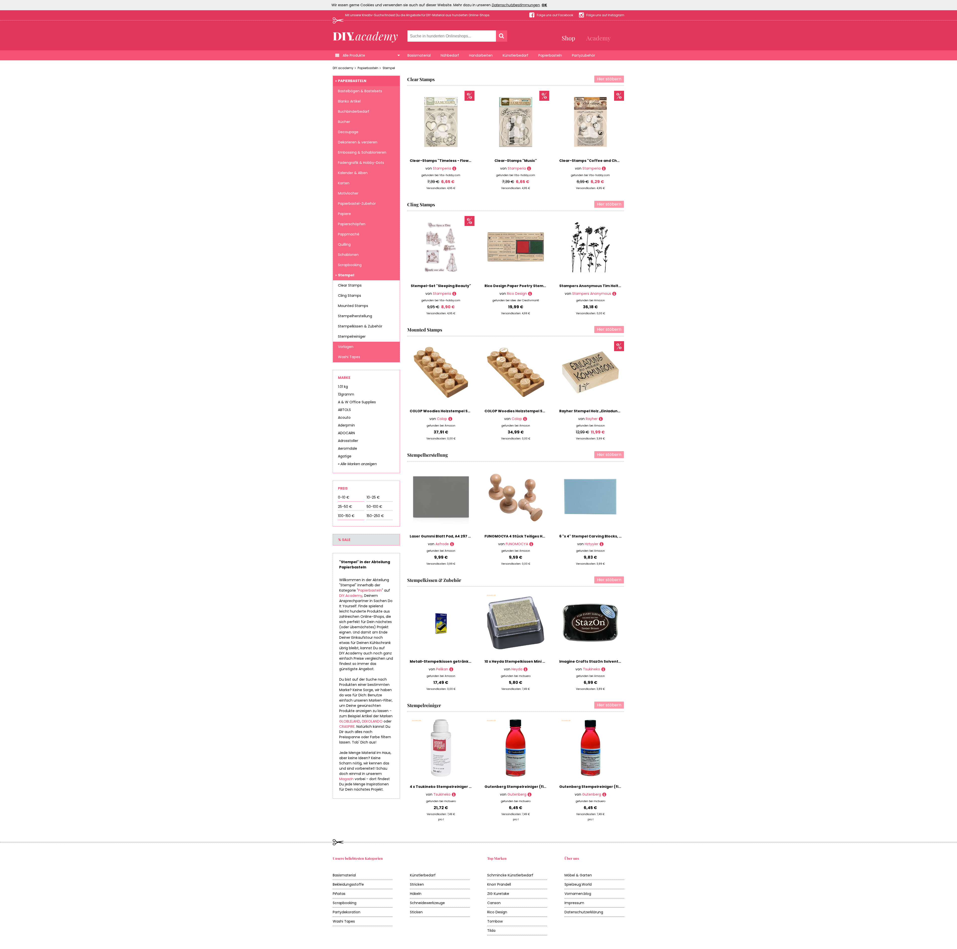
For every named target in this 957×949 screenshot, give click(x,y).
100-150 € (346, 515)
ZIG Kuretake (498, 893)
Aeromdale (347, 448)
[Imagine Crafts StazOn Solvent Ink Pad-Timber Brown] (603, 669)
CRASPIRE (347, 726)
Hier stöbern (609, 79)
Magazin (346, 778)
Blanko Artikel (349, 101)
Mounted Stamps (353, 305)
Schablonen (348, 254)
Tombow (495, 921)
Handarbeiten (481, 55)
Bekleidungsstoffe (348, 884)
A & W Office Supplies (357, 402)
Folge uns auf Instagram (605, 15)
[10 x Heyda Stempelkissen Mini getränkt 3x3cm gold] (525, 669)
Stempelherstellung (355, 316)
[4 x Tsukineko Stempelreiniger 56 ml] (454, 794)
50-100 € (374, 506)
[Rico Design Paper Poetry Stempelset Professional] (530, 293)
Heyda (516, 669)
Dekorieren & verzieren (357, 142)
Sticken (416, 912)
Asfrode (442, 543)
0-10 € (343, 497)
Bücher (344, 121)
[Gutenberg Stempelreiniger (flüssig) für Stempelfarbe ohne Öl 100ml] (604, 794)
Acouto (344, 417)
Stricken (417, 884)
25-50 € (345, 506)
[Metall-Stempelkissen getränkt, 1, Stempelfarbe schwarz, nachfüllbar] (451, 669)
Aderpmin (346, 425)
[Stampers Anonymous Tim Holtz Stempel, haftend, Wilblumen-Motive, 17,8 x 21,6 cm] (614, 293)
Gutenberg (516, 794)
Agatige (344, 456)
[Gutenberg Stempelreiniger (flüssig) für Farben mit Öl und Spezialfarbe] (529, 794)
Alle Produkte (354, 55)
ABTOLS (344, 409)
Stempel (389, 68)
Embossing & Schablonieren (362, 152)
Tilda (491, 930)
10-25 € (373, 497)
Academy (598, 38)
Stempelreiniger (352, 336)
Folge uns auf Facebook (555, 15)
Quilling (344, 244)
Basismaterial (419, 55)
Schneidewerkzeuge (427, 902)
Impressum (574, 902)
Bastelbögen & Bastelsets (360, 91)
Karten (343, 183)
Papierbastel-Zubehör (357, 203)
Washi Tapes (349, 356)
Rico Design (517, 293)
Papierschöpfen (351, 223)
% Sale (344, 539)
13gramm (346, 394)
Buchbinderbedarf (353, 111)
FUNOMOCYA (517, 543)
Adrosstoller (348, 440)
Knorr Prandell (499, 884)
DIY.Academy (350, 595)
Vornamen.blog (577, 893)
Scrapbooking (350, 264)
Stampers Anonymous (591, 293)
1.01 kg (343, 386)
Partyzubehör (583, 55)
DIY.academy (343, 68)
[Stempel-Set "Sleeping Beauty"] (454, 293)
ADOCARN (346, 432)
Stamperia (442, 168)
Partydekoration (346, 912)
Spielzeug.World (578, 884)
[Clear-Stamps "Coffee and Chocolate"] (604, 168)
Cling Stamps (349, 295)
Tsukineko (591, 669)
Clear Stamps (350, 285)
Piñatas (339, 893)
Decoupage (348, 131)
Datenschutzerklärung (583, 912)
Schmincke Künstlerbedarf (510, 875)
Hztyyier (591, 543)
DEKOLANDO (372, 721)
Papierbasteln (550, 55)
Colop (442, 418)
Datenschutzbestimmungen (516, 4)
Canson (494, 902)
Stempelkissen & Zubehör (360, 326)
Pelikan (442, 669)
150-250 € (375, 515)
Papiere (344, 213)
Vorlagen (345, 346)
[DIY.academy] (365, 35)
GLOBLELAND (349, 721)
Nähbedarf (450, 55)
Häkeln (415, 893)
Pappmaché (348, 234)
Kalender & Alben (353, 172)
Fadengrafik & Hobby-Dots (361, 162)
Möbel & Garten (578, 875)
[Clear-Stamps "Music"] (529, 168)
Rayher (592, 418)
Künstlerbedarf (515, 55)
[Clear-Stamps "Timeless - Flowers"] (454, 168)
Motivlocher (348, 193)
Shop (568, 38)
